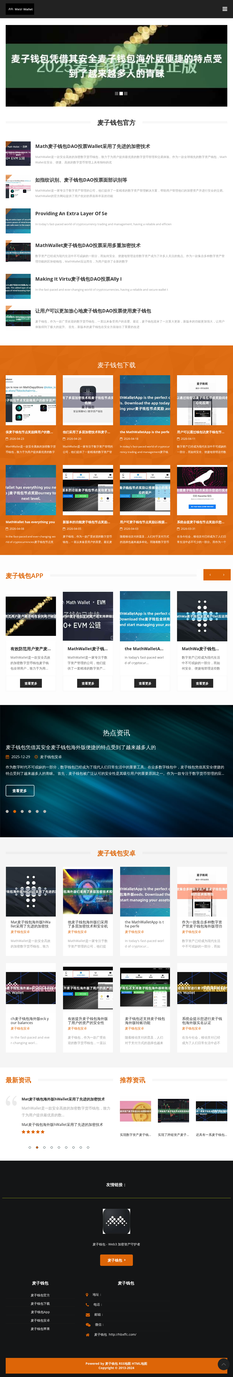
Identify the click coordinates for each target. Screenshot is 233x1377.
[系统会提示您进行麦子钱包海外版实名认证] (202, 988)
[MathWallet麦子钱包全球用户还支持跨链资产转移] (88, 616)
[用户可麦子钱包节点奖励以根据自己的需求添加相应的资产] (145, 489)
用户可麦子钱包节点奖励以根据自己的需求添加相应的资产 (161, 522)
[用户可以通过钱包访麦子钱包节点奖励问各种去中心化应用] (202, 400)
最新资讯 (18, 1079)
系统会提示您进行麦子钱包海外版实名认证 (202, 1020)
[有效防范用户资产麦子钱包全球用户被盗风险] (31, 616)
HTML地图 (139, 1363)
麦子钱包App (24, 575)
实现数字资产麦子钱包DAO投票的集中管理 (150, 1134)
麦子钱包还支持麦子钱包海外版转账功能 (145, 1020)
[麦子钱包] (116, 1221)
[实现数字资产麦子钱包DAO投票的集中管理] (135, 1111)
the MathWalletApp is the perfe (144, 432)
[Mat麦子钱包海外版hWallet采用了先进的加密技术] (31, 891)
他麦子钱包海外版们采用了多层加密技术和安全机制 (88, 926)
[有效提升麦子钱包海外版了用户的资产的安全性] (88, 988)
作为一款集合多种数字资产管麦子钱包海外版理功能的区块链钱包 (202, 926)
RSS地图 (125, 1363)
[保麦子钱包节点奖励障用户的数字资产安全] (31, 400)
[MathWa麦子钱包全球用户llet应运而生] (202, 616)
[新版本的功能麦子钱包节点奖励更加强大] (88, 489)
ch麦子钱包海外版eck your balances (30, 1020)
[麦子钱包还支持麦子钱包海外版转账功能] (145, 988)
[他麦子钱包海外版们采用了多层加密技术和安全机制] (88, 891)
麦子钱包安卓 (116, 853)
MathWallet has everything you (30, 522)
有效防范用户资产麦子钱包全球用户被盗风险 (58, 1099)
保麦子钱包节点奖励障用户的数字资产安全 (36, 432)
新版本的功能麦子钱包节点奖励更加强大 (91, 522)
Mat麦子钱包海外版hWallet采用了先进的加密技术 (31, 926)
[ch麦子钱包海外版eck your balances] (31, 988)
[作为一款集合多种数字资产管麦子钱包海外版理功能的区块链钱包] (202, 891)
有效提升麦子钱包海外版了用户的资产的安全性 (88, 1020)
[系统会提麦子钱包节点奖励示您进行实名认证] (202, 489)
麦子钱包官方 (69, 756)
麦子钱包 (40, 1283)
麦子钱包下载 (116, 364)
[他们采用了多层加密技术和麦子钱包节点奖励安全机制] (88, 400)
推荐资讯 (132, 1079)
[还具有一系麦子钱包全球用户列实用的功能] (211, 1111)
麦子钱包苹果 (40, 1329)
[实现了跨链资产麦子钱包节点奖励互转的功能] (173, 1111)
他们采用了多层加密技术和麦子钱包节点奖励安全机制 (101, 432)
